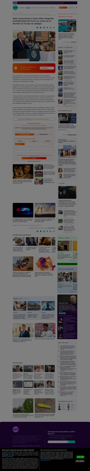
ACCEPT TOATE (80, 456)
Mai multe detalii (9, 456)
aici (2, 464)
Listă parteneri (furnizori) (45, 460)
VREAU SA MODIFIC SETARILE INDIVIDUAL (80, 461)
